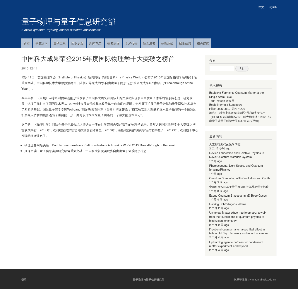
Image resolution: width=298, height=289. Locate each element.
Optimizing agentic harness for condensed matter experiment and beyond (235, 244)
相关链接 (203, 43)
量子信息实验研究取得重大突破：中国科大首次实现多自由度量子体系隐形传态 (93, 150)
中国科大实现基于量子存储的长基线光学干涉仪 (239, 187)
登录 (24, 279)
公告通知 (167, 43)
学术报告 (131, 43)
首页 (27, 43)
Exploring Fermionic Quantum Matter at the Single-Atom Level (236, 94)
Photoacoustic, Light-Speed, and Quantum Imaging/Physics (236, 167)
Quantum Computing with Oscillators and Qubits (240, 178)
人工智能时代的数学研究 (224, 144)
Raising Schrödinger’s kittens (227, 204)
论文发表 (149, 43)
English (272, 7)
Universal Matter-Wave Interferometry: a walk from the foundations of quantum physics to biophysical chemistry (237, 216)
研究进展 (113, 43)
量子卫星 (59, 43)
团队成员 (77, 43)
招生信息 (185, 43)
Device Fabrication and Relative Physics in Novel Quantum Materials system (236, 155)
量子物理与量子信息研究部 (68, 21)
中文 (261, 7)
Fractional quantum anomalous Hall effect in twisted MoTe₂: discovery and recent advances (238, 231)
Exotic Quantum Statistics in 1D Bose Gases (238, 195)
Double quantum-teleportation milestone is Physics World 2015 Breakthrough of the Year (113, 145)
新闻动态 (95, 43)
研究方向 (42, 43)
